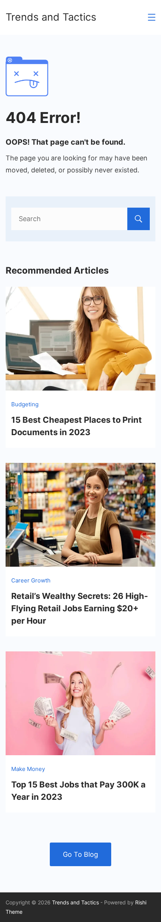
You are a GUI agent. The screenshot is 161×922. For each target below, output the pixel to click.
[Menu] (151, 17)
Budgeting (25, 404)
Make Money (28, 768)
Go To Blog (80, 854)
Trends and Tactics (51, 17)
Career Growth (31, 580)
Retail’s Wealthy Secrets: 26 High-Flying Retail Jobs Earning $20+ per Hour (79, 608)
